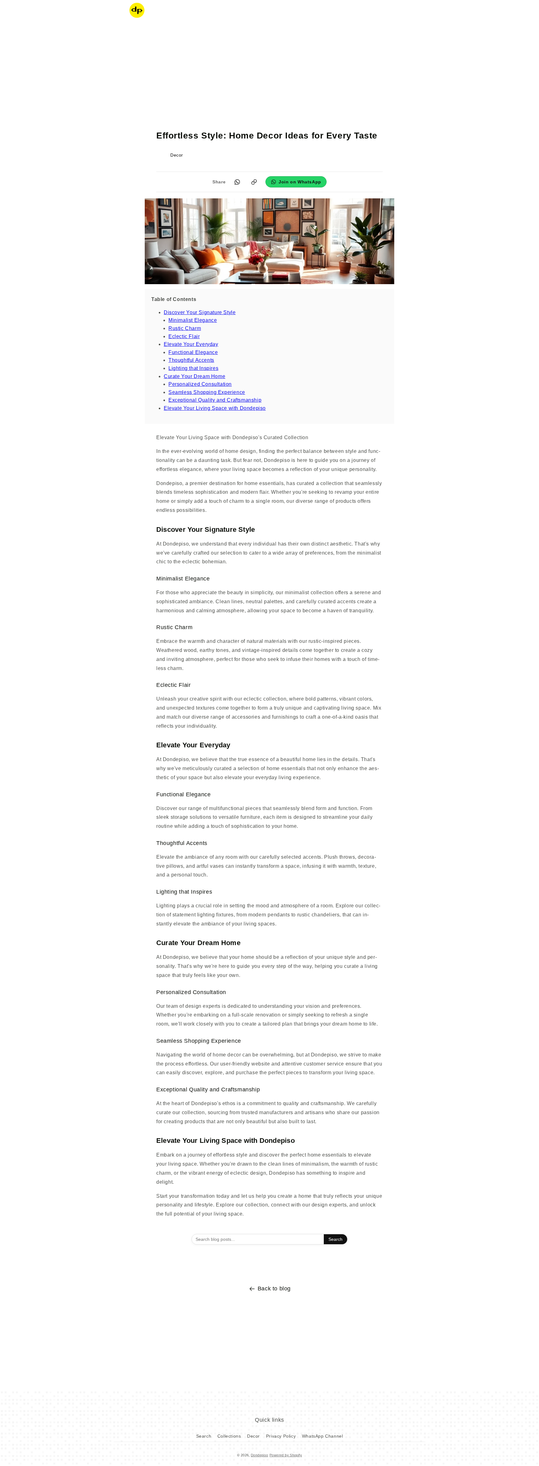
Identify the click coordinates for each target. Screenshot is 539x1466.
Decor (253, 1436)
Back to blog (274, 1288)
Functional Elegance (193, 352)
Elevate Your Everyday (191, 344)
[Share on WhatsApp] (237, 182)
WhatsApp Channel (322, 1436)
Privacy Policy (281, 1436)
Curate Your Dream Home (194, 376)
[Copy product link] (254, 182)
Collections (229, 1436)
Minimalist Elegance (192, 320)
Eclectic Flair (184, 336)
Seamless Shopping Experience (206, 392)
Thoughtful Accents (191, 360)
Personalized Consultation (200, 384)
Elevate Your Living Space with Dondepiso (215, 408)
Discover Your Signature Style (200, 312)
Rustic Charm (184, 328)
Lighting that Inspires (193, 368)
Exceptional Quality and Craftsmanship (214, 400)
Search (335, 1239)
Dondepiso (259, 1455)
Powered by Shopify (286, 1455)
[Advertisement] (269, 70)
